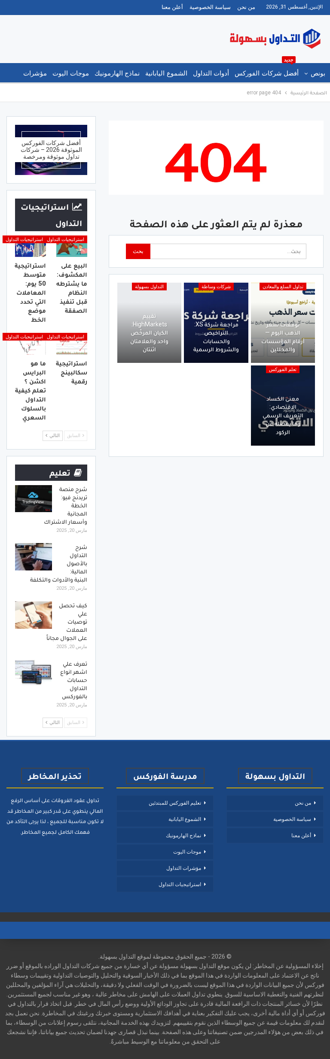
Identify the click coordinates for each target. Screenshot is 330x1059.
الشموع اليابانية (166, 73)
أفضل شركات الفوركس (267, 70)
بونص (318, 73)
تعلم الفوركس (282, 369)
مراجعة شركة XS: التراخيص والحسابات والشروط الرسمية (216, 337)
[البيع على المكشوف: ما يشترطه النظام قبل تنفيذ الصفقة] (71, 246)
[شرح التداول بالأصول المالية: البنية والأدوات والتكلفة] (33, 556)
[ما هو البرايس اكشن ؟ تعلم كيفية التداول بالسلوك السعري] (30, 343)
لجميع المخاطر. (38, 832)
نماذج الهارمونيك (117, 73)
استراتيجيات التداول (65, 239)
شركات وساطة (216, 287)
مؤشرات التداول (183, 868)
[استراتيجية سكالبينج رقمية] (71, 343)
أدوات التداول (211, 73)
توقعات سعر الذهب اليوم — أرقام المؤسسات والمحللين (283, 337)
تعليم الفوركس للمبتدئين (175, 803)
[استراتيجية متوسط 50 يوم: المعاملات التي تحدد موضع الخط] (30, 246)
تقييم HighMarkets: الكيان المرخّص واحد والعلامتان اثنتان (149, 332)
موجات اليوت (70, 73)
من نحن (246, 7)
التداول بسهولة (149, 287)
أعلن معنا (172, 7)
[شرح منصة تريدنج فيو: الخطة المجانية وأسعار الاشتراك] (33, 499)
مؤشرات (35, 73)
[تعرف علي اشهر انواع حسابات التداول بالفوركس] (33, 673)
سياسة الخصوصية (210, 7)
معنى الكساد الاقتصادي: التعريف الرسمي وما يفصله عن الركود (283, 415)
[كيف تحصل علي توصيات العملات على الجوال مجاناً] (33, 615)
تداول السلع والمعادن (283, 287)
